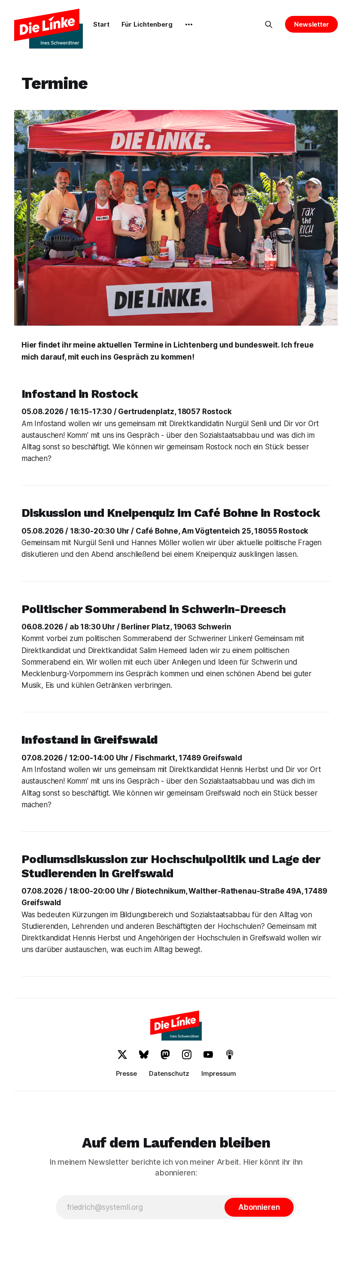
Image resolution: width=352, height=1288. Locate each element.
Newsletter (311, 24)
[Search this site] (269, 24)
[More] (189, 24)
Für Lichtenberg (147, 24)
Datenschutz (169, 1073)
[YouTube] (208, 1054)
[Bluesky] (144, 1054)
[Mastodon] (165, 1054)
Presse (126, 1073)
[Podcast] (229, 1054)
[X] (122, 1054)
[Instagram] (186, 1054)
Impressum (218, 1073)
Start (101, 24)
